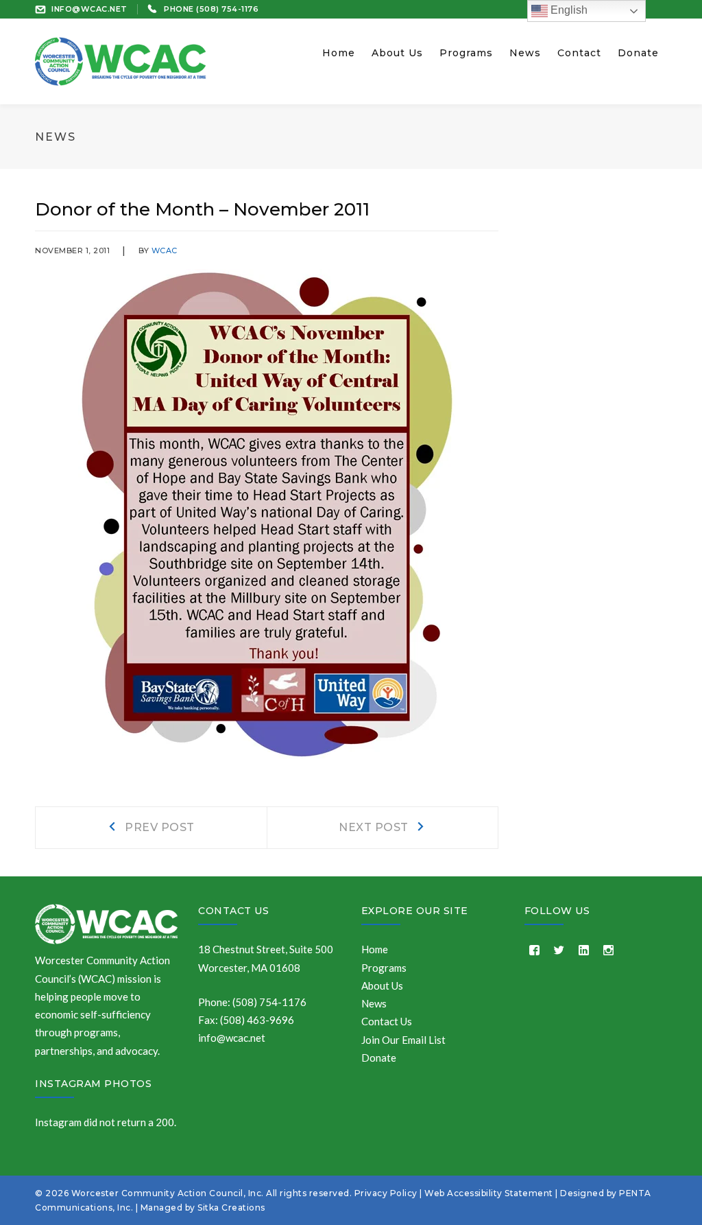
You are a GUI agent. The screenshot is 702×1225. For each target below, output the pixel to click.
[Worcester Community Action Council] (120, 60)
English (568, 10)
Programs (384, 967)
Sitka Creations (231, 1207)
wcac (165, 250)
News (374, 1003)
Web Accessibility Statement (488, 1193)
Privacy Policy (385, 1193)
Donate (378, 1057)
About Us (382, 985)
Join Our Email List (403, 1040)
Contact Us (233, 911)
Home (374, 949)
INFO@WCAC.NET (89, 9)
